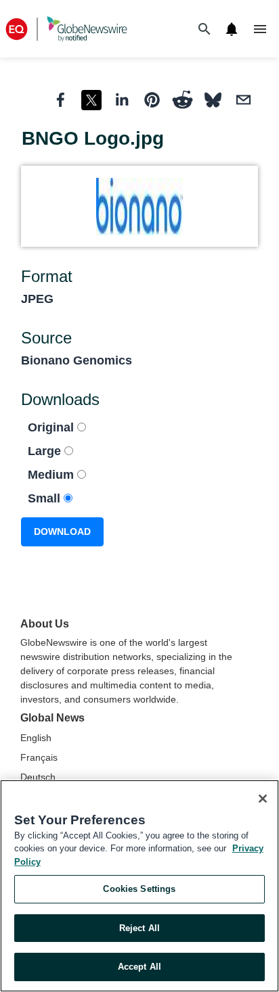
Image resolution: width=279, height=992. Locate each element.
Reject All (139, 928)
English (35, 737)
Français (39, 757)
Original (52, 427)
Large (46, 451)
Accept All (139, 967)
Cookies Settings (139, 889)
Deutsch (38, 777)
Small (46, 498)
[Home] (66, 29)
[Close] (263, 798)
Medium (52, 474)
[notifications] (231, 29)
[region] (139, 886)
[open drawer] (260, 29)
